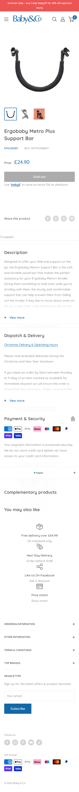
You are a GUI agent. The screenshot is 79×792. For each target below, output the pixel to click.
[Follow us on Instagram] (15, 742)
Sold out (39, 177)
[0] (71, 19)
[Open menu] (6, 19)
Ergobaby (11, 148)
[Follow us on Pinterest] (23, 742)
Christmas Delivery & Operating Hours (31, 345)
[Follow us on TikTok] (39, 742)
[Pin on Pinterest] (56, 219)
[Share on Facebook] (48, 219)
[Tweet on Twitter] (64, 219)
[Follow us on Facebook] (7, 742)
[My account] (63, 19)
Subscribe (18, 709)
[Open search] (54, 19)
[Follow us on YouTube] (31, 742)
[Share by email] (72, 219)
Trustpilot (6, 237)
